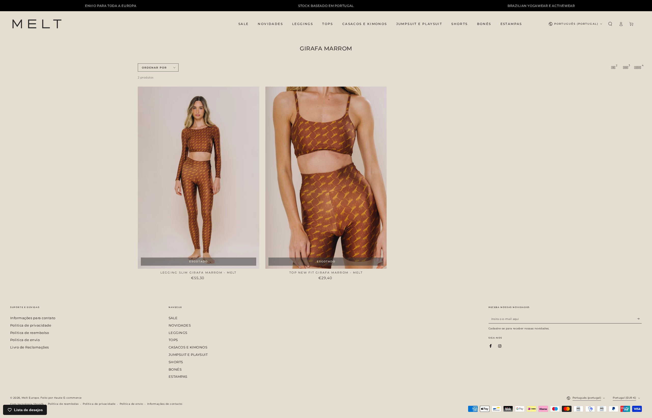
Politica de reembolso (29, 333)
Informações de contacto (164, 403)
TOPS (173, 340)
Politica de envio (25, 340)
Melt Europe (30, 397)
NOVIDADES (180, 325)
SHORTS (176, 362)
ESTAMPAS (178, 377)
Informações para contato (33, 318)
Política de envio (131, 403)
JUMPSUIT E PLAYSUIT (188, 355)
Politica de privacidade (30, 325)
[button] (610, 23)
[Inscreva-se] (639, 318)
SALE (173, 318)
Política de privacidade (99, 403)
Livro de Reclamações (29, 347)
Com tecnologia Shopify (27, 404)
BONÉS (175, 369)
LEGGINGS (178, 333)
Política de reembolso (63, 403)
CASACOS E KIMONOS (188, 347)
